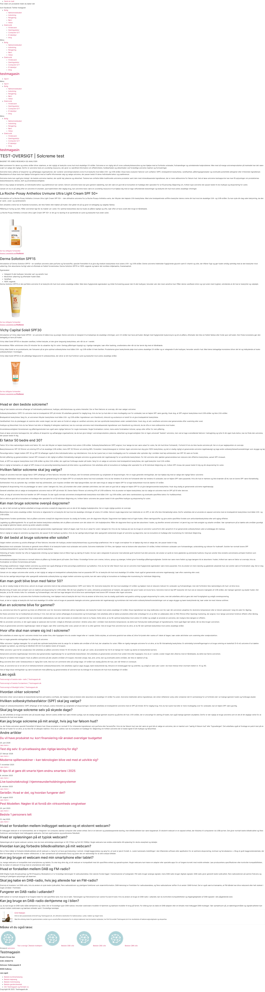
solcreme (11, 948)
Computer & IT (14, 32)
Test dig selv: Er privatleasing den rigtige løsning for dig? (39, 749)
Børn (10, 20)
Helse (10, 23)
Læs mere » (4, 745)
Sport (6, 79)
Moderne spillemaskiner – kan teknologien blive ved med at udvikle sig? (49, 760)
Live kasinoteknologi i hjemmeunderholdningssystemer (38, 781)
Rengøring (12, 18)
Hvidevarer (12, 27)
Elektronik (8, 25)
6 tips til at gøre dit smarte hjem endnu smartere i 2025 (37, 771)
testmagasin (9, 74)
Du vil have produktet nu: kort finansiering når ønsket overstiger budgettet (51, 738)
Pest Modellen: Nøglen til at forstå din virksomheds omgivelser (43, 803)
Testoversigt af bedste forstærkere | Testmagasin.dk (20, 683)
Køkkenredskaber (15, 13)
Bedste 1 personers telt (16, 814)
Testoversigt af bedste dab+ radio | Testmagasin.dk (20, 679)
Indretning (12, 15)
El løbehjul (12, 35)
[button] (132, 40)
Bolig (6, 10)
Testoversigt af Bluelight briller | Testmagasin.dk (19, 687)
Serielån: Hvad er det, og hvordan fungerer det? (32, 792)
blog (10, 37)
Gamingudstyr (13, 30)
